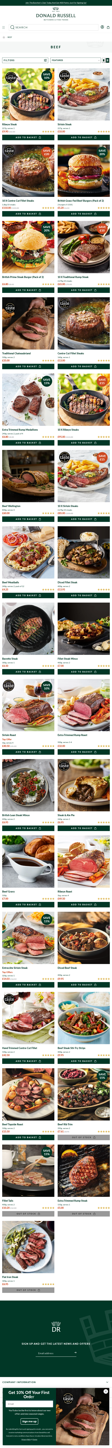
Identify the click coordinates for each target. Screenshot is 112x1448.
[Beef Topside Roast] (28, 1104)
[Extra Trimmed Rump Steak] (84, 1181)
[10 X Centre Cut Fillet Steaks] (28, 181)
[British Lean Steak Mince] (28, 795)
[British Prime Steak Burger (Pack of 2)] (28, 257)
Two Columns (107, 60)
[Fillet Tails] (28, 1181)
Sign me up (29, 1421)
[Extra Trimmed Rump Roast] (84, 717)
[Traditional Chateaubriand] (28, 333)
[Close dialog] (105, 1391)
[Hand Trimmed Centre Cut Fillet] (28, 1028)
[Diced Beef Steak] (84, 950)
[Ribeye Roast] (84, 871)
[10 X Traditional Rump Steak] (84, 257)
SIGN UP (72, 1351)
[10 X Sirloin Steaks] (84, 486)
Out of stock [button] (82, 1137)
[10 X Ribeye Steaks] (84, 410)
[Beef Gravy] (28, 871)
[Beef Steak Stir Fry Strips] (84, 1028)
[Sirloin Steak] (84, 104)
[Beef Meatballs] (28, 562)
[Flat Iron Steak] (28, 1257)
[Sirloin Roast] (28, 717)
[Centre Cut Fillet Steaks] (84, 333)
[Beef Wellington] (28, 486)
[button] (55, 5)
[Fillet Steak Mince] (84, 639)
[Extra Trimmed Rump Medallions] (28, 410)
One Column (103, 60)
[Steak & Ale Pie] (84, 795)
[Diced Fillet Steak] (84, 562)
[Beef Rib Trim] (84, 1104)
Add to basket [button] (26, 137)
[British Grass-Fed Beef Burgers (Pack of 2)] (84, 181)
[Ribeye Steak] (28, 104)
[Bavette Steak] (28, 639)
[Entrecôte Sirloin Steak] (28, 950)
